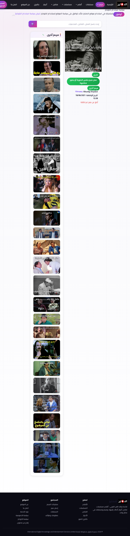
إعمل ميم (54, 508)
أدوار (45, 4)
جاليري (36, 4)
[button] (93, 88)
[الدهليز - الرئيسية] (122, 4)
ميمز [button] (101, 4)
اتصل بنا (14, 4)
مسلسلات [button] (68, 4)
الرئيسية (110, 4)
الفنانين (84, 511)
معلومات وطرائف (51, 515)
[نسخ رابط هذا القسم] (43, 35)
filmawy (79, 91)
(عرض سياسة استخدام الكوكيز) (27, 13)
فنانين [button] (55, 4)
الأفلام (85, 504)
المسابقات (54, 511)
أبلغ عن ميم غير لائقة (89, 102)
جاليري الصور (82, 519)
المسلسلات (83, 508)
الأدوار (85, 515)
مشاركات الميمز (52, 504)
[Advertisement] (13, 55)
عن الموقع (25, 4)
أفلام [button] (80, 4)
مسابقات (89, 4)
